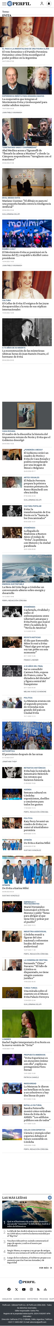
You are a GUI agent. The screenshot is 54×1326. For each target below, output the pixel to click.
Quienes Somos (19, 1299)
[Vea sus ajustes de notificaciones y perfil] (49, 3)
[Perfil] (27, 1283)
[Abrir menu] (4, 3)
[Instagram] (31, 1289)
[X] (16, 1289)
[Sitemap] (45, 1289)
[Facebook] (9, 1289)
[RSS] (38, 1289)
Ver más (44, 1268)
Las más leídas (14, 1198)
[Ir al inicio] (19, 3)
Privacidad (43, 1299)
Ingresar (42, 3)
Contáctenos (32, 1299)
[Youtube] (23, 1289)
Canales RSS (7, 1299)
